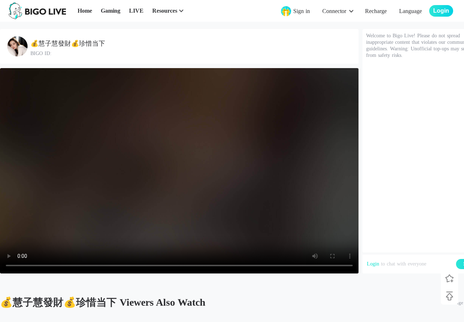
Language (410, 11)
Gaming (110, 11)
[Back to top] (449, 296)
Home (85, 11)
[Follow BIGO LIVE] (449, 278)
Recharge (376, 11)
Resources (164, 11)
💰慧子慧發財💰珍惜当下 (67, 43)
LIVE (136, 11)
